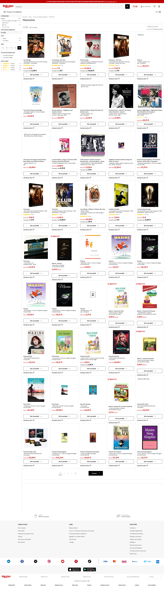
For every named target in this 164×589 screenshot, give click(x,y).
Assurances (133, 553)
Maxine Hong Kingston (144, 163)
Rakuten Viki (87, 576)
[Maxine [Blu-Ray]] (149, 390)
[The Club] (64, 195)
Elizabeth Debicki (38, 211)
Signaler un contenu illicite (77, 536)
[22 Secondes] (93, 46)
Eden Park (43, 585)
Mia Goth (121, 62)
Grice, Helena (142, 453)
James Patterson (86, 62)
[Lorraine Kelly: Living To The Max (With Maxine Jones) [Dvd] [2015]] (64, 145)
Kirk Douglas (71, 62)
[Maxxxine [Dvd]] (121, 342)
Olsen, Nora (112, 453)
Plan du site (72, 539)
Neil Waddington (59, 163)
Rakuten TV (44, 576)
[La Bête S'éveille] (121, 195)
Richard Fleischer (31, 62)
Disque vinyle (67, 113)
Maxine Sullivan (57, 113)
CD (149, 62)
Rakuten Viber (65, 576)
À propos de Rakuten (133, 576)
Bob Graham (113, 263)
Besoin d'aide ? (73, 528)
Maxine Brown (113, 113)
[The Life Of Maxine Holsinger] (36, 96)
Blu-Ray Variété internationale (146, 406)
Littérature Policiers (97, 62)
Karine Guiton (113, 312)
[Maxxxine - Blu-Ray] (121, 46)
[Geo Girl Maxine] (93, 390)
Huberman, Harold (29, 406)
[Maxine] (149, 46)
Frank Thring (43, 62)
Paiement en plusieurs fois (25, 533)
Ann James (84, 406)
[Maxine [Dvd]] (36, 342)
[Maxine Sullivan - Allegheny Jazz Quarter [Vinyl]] (64, 96)
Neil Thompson (58, 211)
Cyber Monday (28, 585)
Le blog (71, 542)
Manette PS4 (11, 585)
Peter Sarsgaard (154, 211)
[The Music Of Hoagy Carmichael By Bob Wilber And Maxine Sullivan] (36, 145)
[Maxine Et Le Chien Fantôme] (121, 392)
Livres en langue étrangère (125, 263)
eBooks (62, 265)
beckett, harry (85, 310)
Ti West (113, 62)
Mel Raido (69, 211)
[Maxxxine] (36, 195)
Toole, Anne (56, 358)
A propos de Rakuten (136, 548)
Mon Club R (21, 542)
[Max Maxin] (36, 390)
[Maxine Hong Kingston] (64, 438)
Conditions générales (136, 531)
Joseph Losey (115, 211)
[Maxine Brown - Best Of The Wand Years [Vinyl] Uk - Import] (121, 96)
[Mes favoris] (154, 6)
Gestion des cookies (136, 539)
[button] (112, 1)
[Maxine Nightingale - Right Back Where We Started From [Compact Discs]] (149, 96)
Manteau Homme (104, 585)
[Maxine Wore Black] (121, 438)
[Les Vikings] (36, 46)
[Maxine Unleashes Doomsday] (93, 438)
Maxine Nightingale (143, 113)
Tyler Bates (27, 263)
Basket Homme (59, 585)
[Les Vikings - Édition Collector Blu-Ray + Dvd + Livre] (93, 195)
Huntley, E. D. (57, 453)
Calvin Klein (75, 585)
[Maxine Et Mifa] (121, 297)
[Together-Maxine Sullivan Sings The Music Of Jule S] (121, 145)
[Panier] (159, 6)
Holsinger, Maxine (29, 112)
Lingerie (137, 585)
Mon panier (21, 531)
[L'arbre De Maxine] (149, 344)
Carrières (132, 528)
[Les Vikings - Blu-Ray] (64, 46)
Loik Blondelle (142, 312)
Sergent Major (122, 585)
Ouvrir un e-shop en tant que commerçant (81, 531)
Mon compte (21, 528)
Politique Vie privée (135, 536)
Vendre (20, 536)
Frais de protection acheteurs (78, 533)
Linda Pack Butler (114, 408)
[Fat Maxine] (64, 342)
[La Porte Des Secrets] (149, 195)
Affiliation (132, 542)
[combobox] (68, 6)
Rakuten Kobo (23, 576)
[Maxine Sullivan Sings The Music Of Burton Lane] (93, 96)
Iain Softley (143, 211)
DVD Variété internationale (31, 358)
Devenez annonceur (136, 545)
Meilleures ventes (158, 29)
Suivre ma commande (24, 539)
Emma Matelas (152, 585)
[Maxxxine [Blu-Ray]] (36, 438)
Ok (19, 48)
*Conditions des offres (136, 533)
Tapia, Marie (141, 263)
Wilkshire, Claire (86, 263)
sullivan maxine (142, 62)
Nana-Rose (56, 265)
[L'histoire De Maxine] (149, 297)
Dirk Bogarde (126, 211)
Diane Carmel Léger (143, 360)
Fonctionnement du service (138, 551)
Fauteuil (89, 585)
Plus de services (108, 576)
